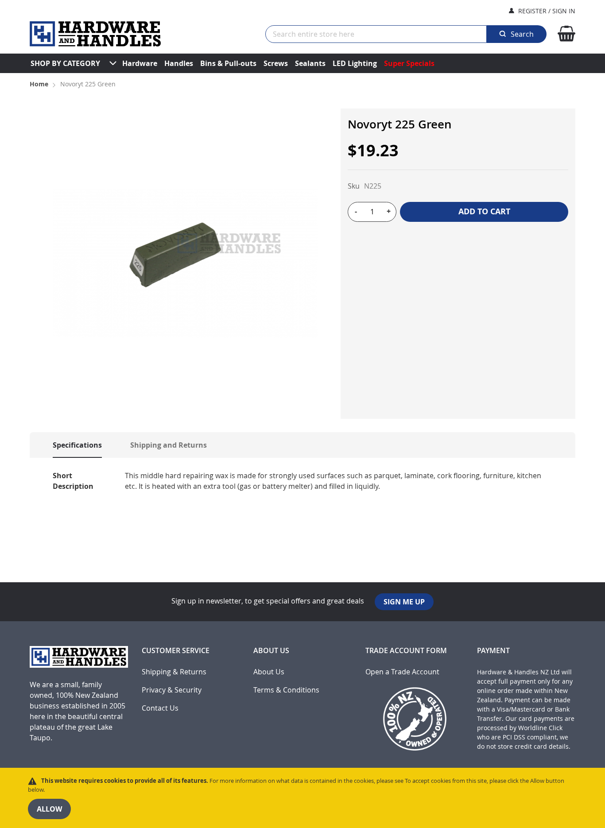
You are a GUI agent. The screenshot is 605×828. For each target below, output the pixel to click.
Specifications (77, 445)
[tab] (68, 445)
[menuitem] (65, 63)
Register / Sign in (546, 11)
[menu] (302, 63)
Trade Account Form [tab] (406, 650)
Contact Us (160, 708)
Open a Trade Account (402, 672)
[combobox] (376, 34)
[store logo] (95, 33)
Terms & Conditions (286, 690)
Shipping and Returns (168, 445)
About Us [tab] (271, 650)
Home (39, 84)
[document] (302, 798)
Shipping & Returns (174, 672)
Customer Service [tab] (175, 650)
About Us (268, 672)
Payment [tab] (493, 650)
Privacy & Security (172, 690)
